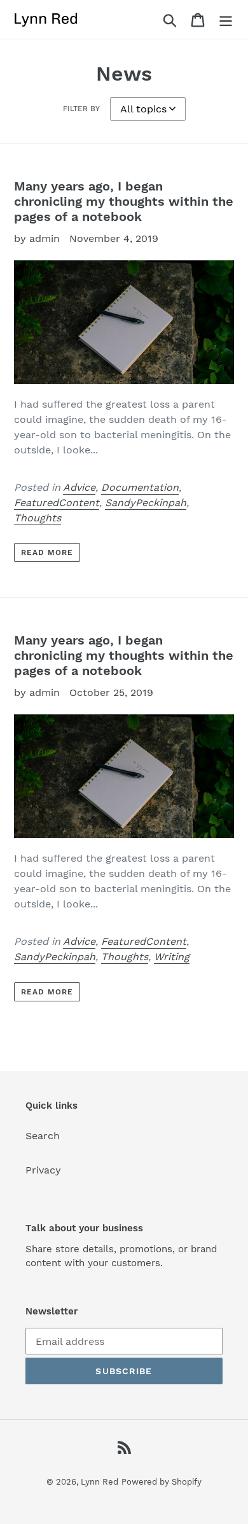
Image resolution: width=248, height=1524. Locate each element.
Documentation (140, 487)
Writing (171, 957)
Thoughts (37, 518)
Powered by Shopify (161, 1482)
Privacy (43, 1170)
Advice (79, 487)
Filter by (81, 108)
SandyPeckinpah (145, 503)
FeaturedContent (56, 503)
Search (42, 1136)
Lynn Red (99, 1482)
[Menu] (226, 19)
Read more (47, 552)
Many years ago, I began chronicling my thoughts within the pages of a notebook (123, 201)
